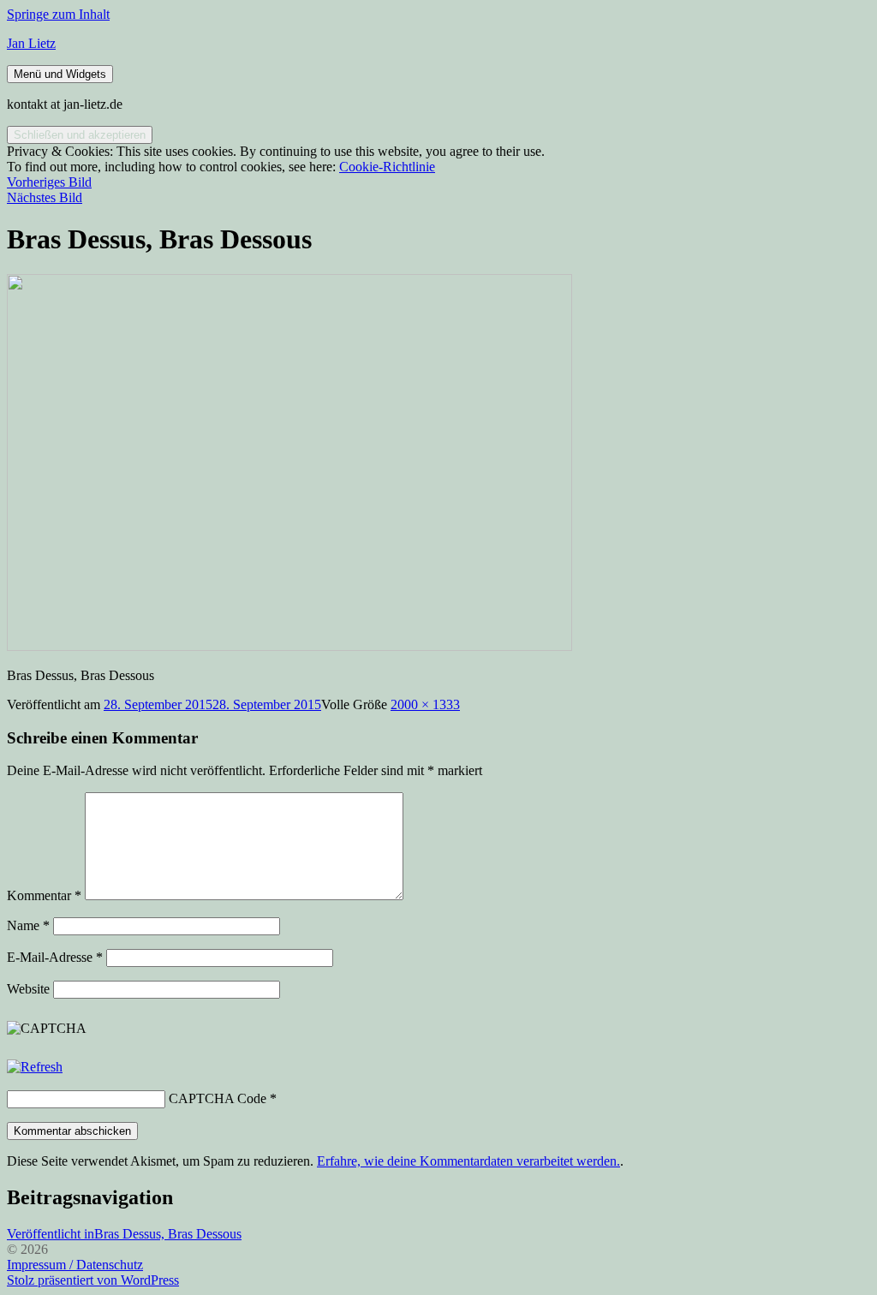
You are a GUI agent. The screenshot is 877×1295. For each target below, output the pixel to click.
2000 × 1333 (425, 704)
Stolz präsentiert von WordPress (93, 1280)
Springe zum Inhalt (58, 14)
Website (28, 989)
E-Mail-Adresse (55, 957)
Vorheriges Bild (49, 182)
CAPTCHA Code (217, 1098)
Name (28, 925)
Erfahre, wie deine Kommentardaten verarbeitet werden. (468, 1161)
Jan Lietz (31, 43)
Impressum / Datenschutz (75, 1264)
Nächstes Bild (44, 197)
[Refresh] (35, 1066)
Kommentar (44, 895)
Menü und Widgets (60, 74)
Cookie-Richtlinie (387, 166)
